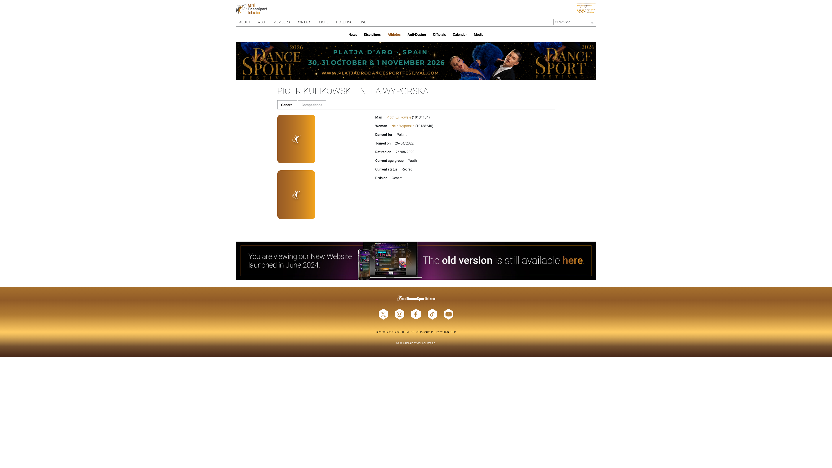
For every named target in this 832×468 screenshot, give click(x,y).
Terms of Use (410, 332)
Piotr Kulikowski (399, 117)
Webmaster (448, 332)
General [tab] (287, 104)
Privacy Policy (430, 332)
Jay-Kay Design (426, 342)
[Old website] (416, 261)
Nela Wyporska (403, 126)
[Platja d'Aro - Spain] (416, 61)
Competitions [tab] (312, 104)
